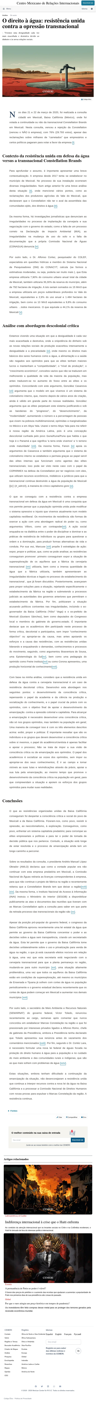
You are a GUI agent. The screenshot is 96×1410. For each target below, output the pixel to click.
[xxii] (24, 997)
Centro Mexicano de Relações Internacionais (48, 3)
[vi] (48, 351)
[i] (73, 142)
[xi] (71, 486)
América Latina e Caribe (30, 1364)
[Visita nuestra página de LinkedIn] (48, 1386)
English (58, 1334)
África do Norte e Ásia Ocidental (33, 1334)
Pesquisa (8, 1357)
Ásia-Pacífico (26, 1345)
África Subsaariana (29, 1338)
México (24, 1368)
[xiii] (48, 546)
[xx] (73, 911)
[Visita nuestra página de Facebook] (36, 1386)
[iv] (36, 246)
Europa (24, 1353)
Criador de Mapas (11, 1349)
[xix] (11, 891)
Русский (77, 1334)
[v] (20, 312)
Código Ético (8, 1398)
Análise (7, 1353)
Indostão (25, 1360)
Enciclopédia (9, 1360)
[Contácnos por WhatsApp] (54, 1386)
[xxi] (53, 967)
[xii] (64, 526)
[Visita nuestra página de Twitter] (42, 1386)
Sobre (7, 1338)
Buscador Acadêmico (12, 1345)
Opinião (7, 1372)
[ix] (72, 446)
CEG (6, 1375)
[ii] (30, 190)
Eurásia (24, 1349)
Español (49, 1334)
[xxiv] (63, 1063)
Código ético (87, 99)
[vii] (11, 390)
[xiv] (28, 566)
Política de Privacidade (23, 1398)
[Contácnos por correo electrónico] (60, 1386)
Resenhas (8, 1364)
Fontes (13, 1111)
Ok (78, 1351)
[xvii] (54, 666)
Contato (7, 1334)
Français (67, 1334)
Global (24, 1357)
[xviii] (84, 886)
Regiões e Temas (11, 1342)
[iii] (55, 205)
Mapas (7, 1368)
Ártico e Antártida (28, 1342)
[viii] (33, 446)
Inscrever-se (88, 3)
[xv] (44, 656)
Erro (84, 1117)
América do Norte (28, 1372)
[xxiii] (42, 1043)
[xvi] (45, 661)
